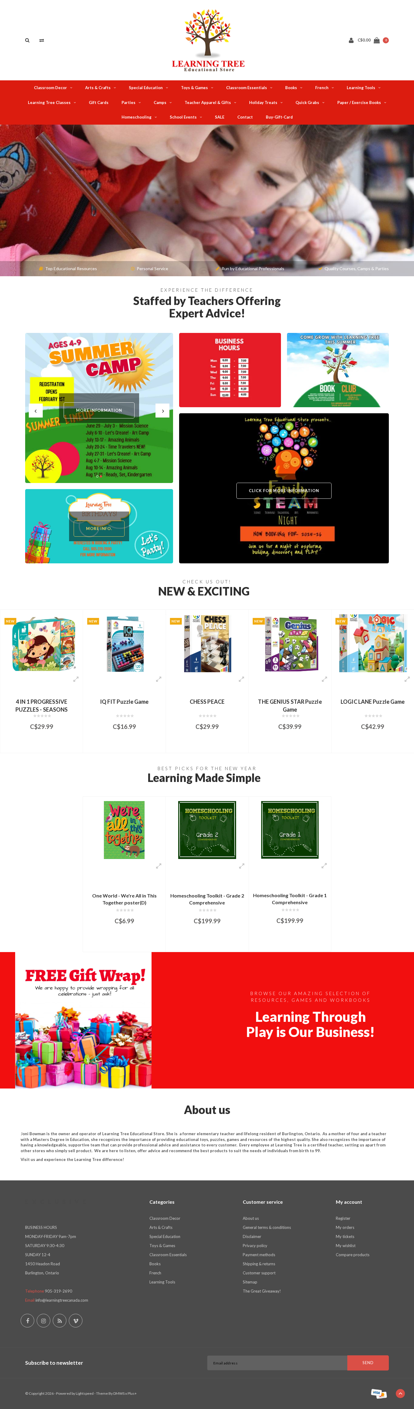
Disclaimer (252, 1236)
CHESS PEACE (124, 701)
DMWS (119, 1393)
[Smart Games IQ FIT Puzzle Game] (41, 643)
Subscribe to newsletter (54, 1363)
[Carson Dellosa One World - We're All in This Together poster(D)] (124, 830)
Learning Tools (361, 87)
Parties (128, 102)
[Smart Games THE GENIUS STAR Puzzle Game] (207, 643)
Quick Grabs (307, 102)
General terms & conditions (267, 1227)
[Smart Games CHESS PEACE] (124, 643)
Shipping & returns (259, 1263)
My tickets (345, 1236)
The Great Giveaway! (262, 1291)
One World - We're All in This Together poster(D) (124, 899)
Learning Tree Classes (49, 102)
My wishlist (346, 1245)
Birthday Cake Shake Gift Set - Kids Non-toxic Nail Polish (373, 705)
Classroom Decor (50, 87)
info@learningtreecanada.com (61, 1300)
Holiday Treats (263, 102)
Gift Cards (99, 102)
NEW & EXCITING (204, 591)
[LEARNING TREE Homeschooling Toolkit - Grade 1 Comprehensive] (290, 830)
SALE (219, 117)
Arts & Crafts (98, 87)
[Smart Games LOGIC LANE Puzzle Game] (290, 643)
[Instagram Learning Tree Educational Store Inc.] (43, 1320)
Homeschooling (137, 117)
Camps (160, 102)
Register (343, 1218)
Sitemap (250, 1282)
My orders (345, 1227)
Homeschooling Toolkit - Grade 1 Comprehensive (290, 898)
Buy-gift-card (279, 117)
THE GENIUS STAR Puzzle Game (207, 705)
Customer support (259, 1272)
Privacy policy (255, 1245)
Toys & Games (194, 87)
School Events (183, 117)
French (322, 87)
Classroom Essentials (246, 87)
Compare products (352, 1254)
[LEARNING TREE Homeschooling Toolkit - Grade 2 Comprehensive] (207, 830)
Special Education (146, 87)
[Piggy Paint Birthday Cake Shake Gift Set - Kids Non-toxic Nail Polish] (373, 643)
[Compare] (41, 40)
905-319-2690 (58, 1291)
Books (291, 87)
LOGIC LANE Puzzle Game (290, 701)
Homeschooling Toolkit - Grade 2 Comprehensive (207, 899)
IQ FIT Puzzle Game (41, 701)
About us (251, 1218)
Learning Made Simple (204, 777)
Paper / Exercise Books (359, 102)
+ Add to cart (37, 745)
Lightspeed (85, 1393)
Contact (245, 117)
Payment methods (259, 1254)
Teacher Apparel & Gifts (208, 102)
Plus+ (132, 1393)
